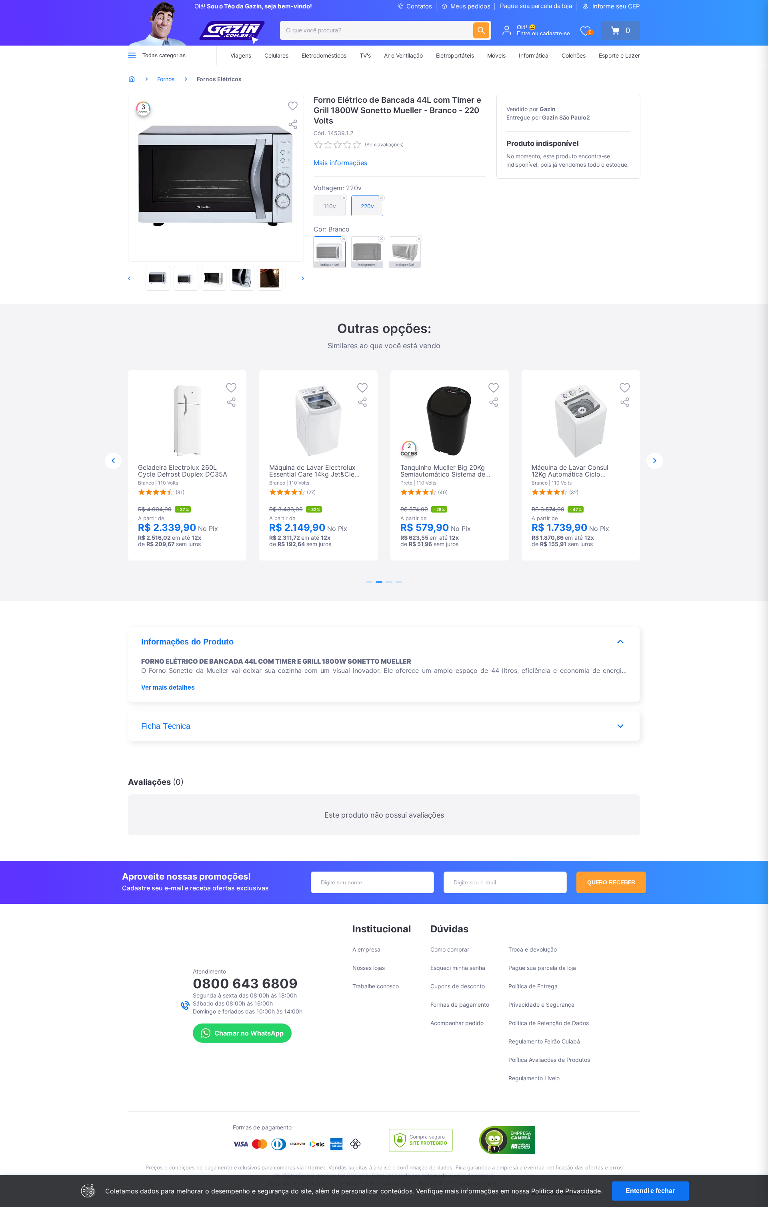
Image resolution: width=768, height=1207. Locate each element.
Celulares (276, 55)
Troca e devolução (532, 949)
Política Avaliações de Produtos (549, 1059)
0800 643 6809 (245, 984)
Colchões (574, 55)
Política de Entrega (533, 986)
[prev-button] (137, 278)
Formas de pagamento (459, 1004)
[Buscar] (481, 30)
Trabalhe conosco (375, 986)
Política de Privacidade (566, 1191)
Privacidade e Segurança (541, 1004)
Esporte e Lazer (619, 55)
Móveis (496, 55)
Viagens (240, 55)
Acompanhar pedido (457, 1022)
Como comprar (449, 949)
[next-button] (294, 278)
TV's (365, 55)
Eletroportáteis (455, 55)
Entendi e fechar (650, 1190)
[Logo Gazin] (232, 32)
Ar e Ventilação (403, 55)
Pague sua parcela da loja (536, 6)
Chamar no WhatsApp (249, 1033)
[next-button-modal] (654, 461)
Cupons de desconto (457, 986)
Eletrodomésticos (324, 55)
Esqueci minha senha (457, 967)
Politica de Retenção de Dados (548, 1022)
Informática (533, 55)
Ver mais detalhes (168, 687)
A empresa (366, 949)
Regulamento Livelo (534, 1078)
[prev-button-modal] (113, 461)
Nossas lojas (368, 967)
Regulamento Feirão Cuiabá (544, 1041)
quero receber (611, 882)
